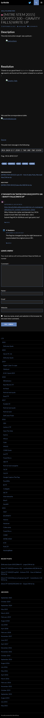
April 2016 (4, 675)
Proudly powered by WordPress (10, 715)
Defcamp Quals (8, 346)
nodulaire (22, 26)
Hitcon (5, 439)
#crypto (11, 163)
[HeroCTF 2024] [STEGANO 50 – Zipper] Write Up (17, 584)
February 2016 (6, 682)
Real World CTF (8, 385)
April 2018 (4, 628)
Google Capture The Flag (11, 477)
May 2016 (4, 671)
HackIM (5, 504)
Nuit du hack (7, 412)
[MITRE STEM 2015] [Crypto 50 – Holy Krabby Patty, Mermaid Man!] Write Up (21, 174)
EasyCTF (6, 396)
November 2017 (6, 636)
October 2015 (5, 690)
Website (4, 307)
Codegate (6, 489)
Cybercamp (7, 527)
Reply (8, 222)
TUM (5, 442)
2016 (4, 419)
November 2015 (6, 686)
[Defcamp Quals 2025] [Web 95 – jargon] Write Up (17, 564)
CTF (6, 11)
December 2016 (6, 648)
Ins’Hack (6, 388)
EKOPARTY (7, 516)
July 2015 (4, 702)
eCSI (4, 543)
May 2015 (4, 706)
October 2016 (5, 655)
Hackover (6, 523)
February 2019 (6, 617)
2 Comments (33, 26)
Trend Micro (7, 458)
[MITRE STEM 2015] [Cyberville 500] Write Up (16, 184)
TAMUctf (6, 369)
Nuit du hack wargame (10, 466)
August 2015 (5, 698)
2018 (4, 377)
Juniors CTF (7, 427)
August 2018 (5, 621)
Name (3, 291)
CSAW (5, 535)
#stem (32, 163)
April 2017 (4, 644)
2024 (4, 350)
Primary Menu (41, 2)
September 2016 (6, 659)
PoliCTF (6, 546)
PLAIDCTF (6, 404)
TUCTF (5, 473)
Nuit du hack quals (9, 392)
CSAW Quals (7, 450)
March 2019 (5, 613)
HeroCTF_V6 (7, 354)
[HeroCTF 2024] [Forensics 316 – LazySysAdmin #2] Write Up (21, 568)
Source (3, 140)
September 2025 (6, 598)
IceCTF (5, 454)
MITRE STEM (11, 11)
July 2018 (4, 625)
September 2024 (6, 605)
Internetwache (8, 496)
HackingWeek (7, 550)
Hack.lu (5, 519)
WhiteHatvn (7, 381)
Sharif (5, 500)
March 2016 (5, 679)
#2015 (4, 163)
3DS (4, 423)
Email (3, 299)
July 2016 (4, 667)
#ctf (18, 163)
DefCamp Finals (8, 415)
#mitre (25, 163)
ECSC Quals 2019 (9, 373)
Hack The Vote (8, 431)
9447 (5, 512)
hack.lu (5, 435)
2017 (4, 400)
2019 (4, 361)
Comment (5, 264)
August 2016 (5, 663)
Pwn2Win (6, 481)
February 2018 (6, 632)
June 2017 (4, 640)
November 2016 (6, 652)
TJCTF (5, 469)
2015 (2, 11)
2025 (4, 342)
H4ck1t (5, 446)
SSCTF (5, 493)
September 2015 (6, 694)
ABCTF (5, 462)
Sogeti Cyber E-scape (10, 365)
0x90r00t (5, 2)
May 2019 (4, 609)
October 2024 (5, 601)
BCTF (5, 485)
